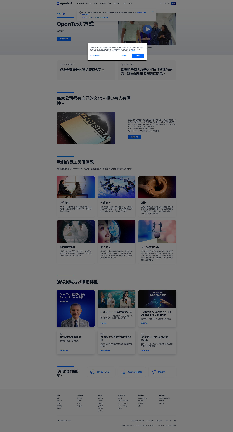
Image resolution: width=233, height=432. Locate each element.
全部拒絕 (124, 55)
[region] (117, 52)
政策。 (133, 50)
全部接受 (138, 55)
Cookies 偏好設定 (94, 55)
